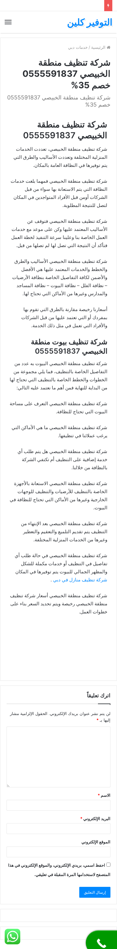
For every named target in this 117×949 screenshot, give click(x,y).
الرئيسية (99, 47)
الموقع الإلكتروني (95, 841)
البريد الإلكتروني (95, 818)
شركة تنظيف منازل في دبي (80, 580)
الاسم (104, 795)
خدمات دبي (78, 47)
